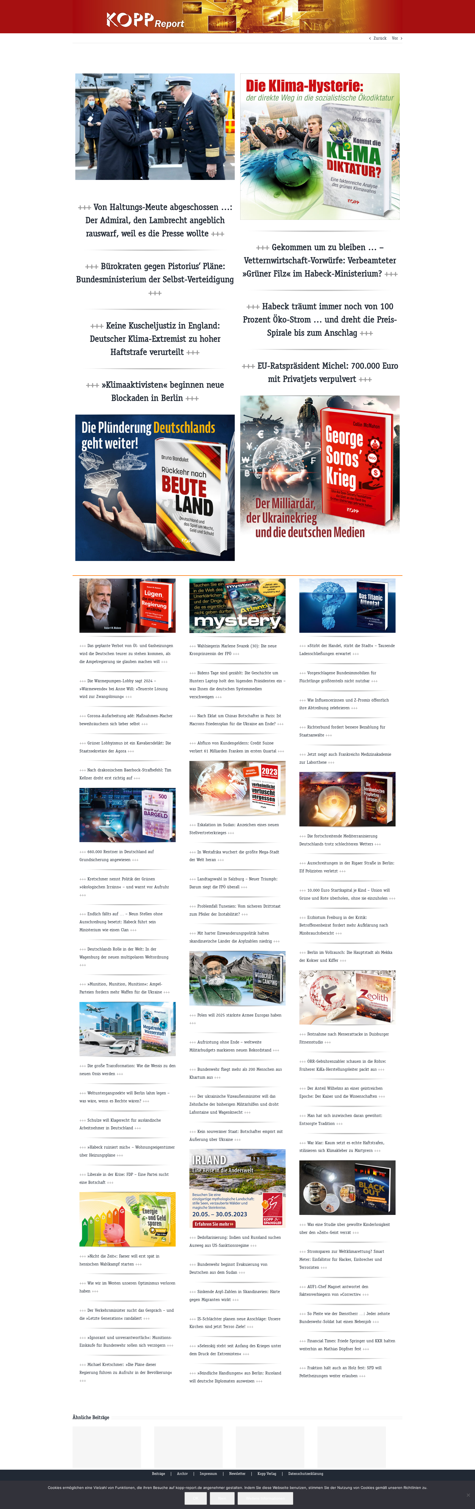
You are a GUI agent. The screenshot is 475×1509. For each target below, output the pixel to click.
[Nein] (468, 1495)
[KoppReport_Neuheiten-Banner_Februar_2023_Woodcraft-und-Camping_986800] (237, 953)
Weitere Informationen (265, 1498)
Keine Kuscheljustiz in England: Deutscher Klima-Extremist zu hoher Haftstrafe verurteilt (155, 338)
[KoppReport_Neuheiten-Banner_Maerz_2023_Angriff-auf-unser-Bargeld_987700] (127, 790)
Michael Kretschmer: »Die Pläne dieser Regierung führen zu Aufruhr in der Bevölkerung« (125, 1372)
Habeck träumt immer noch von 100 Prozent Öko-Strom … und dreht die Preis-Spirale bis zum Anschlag (320, 319)
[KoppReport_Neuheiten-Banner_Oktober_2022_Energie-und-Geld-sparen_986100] (127, 1194)
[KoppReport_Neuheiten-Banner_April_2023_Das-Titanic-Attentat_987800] (347, 580)
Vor (395, 38)
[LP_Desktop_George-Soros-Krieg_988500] (320, 397)
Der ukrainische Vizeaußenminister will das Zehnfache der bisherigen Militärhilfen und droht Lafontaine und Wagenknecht (234, 1104)
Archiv (182, 1473)
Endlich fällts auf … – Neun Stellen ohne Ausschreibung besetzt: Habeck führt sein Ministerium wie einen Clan (120, 921)
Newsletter (237, 1473)
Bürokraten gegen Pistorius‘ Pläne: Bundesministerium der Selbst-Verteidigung (155, 279)
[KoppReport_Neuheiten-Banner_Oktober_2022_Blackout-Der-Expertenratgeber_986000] (347, 1162)
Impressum (208, 1473)
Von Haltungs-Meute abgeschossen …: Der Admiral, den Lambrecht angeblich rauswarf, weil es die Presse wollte (158, 220)
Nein (222, 1498)
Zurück (380, 38)
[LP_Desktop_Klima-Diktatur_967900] (320, 75)
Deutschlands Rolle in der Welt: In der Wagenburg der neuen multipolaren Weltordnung (124, 957)
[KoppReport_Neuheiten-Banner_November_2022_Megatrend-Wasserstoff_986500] (127, 1004)
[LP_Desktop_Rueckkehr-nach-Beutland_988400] (155, 416)
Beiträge (158, 1473)
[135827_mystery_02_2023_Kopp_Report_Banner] (237, 580)
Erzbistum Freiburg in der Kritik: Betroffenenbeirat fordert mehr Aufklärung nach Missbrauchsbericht (343, 925)
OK (195, 1498)
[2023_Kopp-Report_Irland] (237, 1151)
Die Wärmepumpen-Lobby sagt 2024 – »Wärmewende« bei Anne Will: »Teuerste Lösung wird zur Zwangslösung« (123, 688)
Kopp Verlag (267, 1473)
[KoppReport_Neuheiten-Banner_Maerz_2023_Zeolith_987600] (347, 972)
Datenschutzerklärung (305, 1473)
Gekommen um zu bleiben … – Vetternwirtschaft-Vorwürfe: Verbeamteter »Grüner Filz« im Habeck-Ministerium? (320, 260)
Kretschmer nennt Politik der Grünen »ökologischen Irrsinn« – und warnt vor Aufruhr (124, 886)
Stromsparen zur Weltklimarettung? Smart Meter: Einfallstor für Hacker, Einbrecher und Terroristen (341, 1259)
